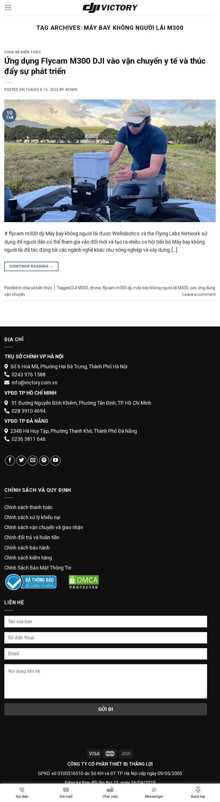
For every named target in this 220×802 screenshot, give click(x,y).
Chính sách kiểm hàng (28, 558)
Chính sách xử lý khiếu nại (32, 517)
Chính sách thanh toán (28, 507)
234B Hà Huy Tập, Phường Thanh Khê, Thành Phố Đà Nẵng (73, 431)
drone (95, 287)
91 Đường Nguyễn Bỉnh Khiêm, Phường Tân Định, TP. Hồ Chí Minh (81, 403)
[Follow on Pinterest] (44, 460)
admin (71, 90)
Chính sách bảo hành (27, 548)
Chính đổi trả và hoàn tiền (31, 537)
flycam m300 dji (117, 287)
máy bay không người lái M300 (160, 287)
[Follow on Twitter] (21, 460)
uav (193, 287)
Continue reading (31, 266)
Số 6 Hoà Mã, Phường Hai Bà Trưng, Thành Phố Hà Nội (68, 366)
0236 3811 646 (29, 439)
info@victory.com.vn (34, 383)
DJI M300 (79, 287)
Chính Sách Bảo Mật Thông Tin (37, 568)
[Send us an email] (33, 460)
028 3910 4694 (29, 411)
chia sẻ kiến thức (22, 52)
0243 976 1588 (29, 374)
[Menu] (8, 7)
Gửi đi (105, 709)
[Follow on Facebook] (10, 460)
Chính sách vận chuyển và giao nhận (43, 527)
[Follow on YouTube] (55, 460)
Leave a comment (199, 294)
